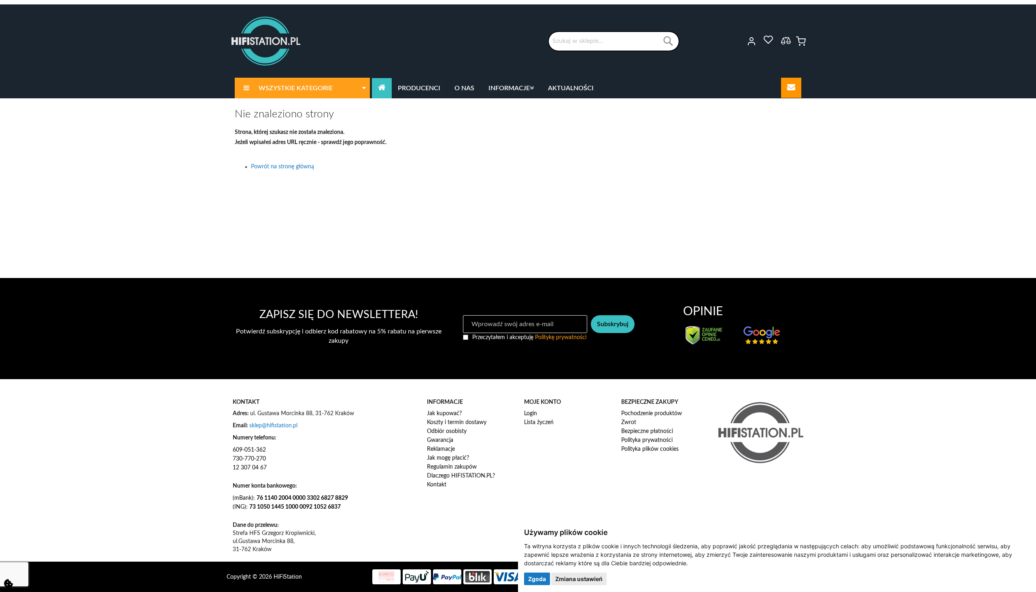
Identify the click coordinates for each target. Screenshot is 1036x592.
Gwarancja (440, 440)
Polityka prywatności (647, 440)
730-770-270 (249, 459)
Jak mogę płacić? (448, 458)
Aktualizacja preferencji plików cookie (8, 583)
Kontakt (436, 485)
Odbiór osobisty (447, 431)
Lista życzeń (539, 422)
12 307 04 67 (250, 468)
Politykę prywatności (560, 337)
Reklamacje (441, 449)
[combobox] (613, 41)
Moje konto (740, 41)
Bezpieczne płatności (647, 431)
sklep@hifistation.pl (273, 426)
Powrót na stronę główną (282, 167)
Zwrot (628, 422)
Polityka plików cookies (650, 449)
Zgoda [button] (537, 578)
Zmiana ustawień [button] (579, 578)
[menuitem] (302, 88)
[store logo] (265, 41)
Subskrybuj (612, 324)
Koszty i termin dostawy (456, 422)
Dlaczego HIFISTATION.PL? (461, 476)
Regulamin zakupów (452, 467)
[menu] (518, 88)
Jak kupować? (444, 413)
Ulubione (768, 40)
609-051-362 (249, 450)
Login (530, 413)
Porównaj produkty (786, 40)
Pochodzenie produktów (651, 413)
